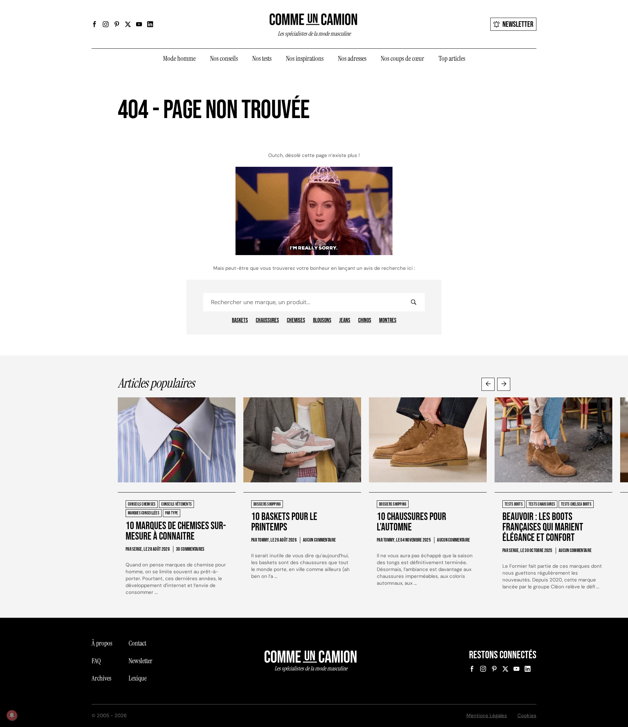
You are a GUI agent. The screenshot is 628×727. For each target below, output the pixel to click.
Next (503, 384)
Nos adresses (352, 58)
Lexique (138, 678)
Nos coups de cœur (402, 58)
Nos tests (261, 58)
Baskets (240, 320)
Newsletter (517, 24)
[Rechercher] (413, 302)
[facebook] (94, 24)
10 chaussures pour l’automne (411, 522)
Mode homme (179, 58)
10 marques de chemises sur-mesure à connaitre (176, 531)
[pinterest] (117, 24)
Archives (101, 678)
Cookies (526, 715)
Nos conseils (224, 58)
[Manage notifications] (12, 715)
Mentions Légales (486, 715)
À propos (102, 643)
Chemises (296, 320)
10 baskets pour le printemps (284, 522)
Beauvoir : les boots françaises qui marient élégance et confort (542, 527)
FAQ (96, 661)
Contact (137, 643)
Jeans (344, 320)
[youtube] (139, 24)
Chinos (364, 320)
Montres (387, 320)
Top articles (452, 58)
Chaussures (267, 320)
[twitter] (128, 24)
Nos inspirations (304, 58)
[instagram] (106, 24)
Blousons (322, 320)
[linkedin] (150, 24)
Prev (488, 384)
